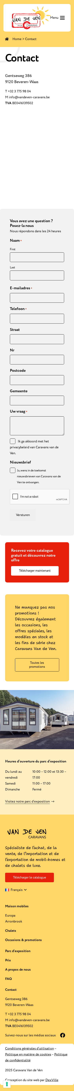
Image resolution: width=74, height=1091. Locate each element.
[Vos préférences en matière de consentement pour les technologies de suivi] (7, 1084)
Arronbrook (13, 921)
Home (17, 39)
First (12, 249)
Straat (15, 329)
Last (12, 267)
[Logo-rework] (30, 18)
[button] (57, 18)
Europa (10, 915)
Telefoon (18, 309)
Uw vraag (18, 411)
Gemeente (18, 391)
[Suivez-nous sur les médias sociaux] (60, 1035)
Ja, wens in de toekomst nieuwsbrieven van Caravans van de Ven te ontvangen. (39, 476)
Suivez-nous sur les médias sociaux (30, 1035)
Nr (12, 350)
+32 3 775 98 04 (19, 91)
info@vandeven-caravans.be (29, 97)
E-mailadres (21, 288)
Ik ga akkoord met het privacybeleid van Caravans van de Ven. (34, 447)
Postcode (18, 370)
